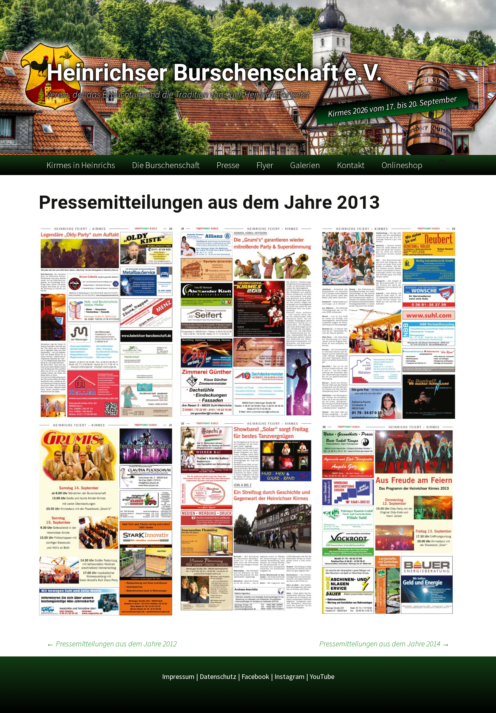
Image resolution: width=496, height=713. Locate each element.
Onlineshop (402, 165)
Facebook (255, 676)
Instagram (289, 676)
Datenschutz (218, 676)
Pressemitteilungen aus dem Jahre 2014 (384, 643)
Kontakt (351, 165)
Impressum (178, 676)
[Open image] (106, 322)
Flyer (265, 165)
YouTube (322, 676)
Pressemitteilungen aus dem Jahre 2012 (111, 643)
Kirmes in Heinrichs (80, 165)
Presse (228, 165)
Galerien (305, 165)
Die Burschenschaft (166, 165)
